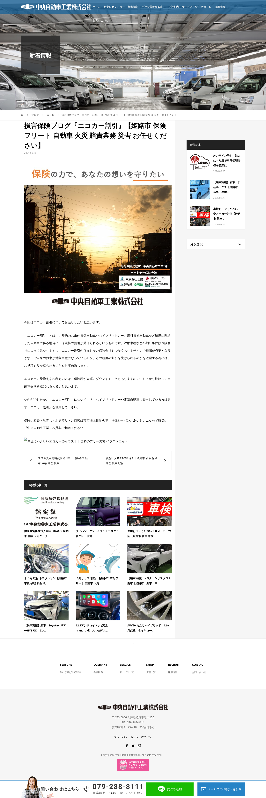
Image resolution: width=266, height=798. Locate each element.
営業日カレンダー (114, 7)
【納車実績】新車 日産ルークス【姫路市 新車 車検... (226, 187)
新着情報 (133, 7)
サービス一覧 (190, 7)
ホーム (97, 7)
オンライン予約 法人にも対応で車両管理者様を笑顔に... (226, 160)
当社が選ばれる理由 (153, 7)
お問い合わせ (100, 20)
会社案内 (173, 7)
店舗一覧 (206, 7)
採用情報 (219, 7)
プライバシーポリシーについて (133, 737)
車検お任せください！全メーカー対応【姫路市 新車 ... (226, 213)
